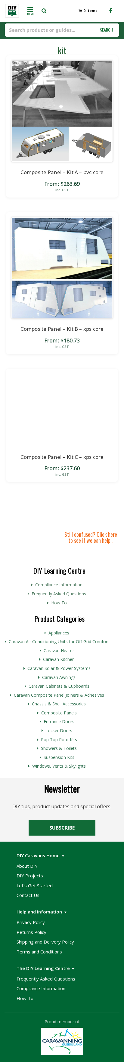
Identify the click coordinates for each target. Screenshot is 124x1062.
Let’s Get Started (35, 885)
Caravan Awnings (59, 677)
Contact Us (28, 895)
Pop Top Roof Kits (59, 739)
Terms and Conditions (39, 952)
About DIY (27, 866)
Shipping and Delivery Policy (45, 942)
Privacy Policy (31, 922)
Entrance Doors (59, 721)
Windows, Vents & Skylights (59, 766)
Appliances (58, 633)
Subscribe (62, 827)
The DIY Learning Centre (43, 968)
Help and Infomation (39, 912)
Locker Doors (58, 730)
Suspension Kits (59, 757)
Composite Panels (59, 713)
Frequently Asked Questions (59, 594)
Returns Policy (31, 932)
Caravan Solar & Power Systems (59, 668)
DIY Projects (30, 876)
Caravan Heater (59, 650)
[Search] (46, 11)
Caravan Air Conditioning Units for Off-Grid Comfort (59, 641)
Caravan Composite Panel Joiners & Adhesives (59, 695)
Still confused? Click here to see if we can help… (90, 537)
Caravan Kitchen (59, 659)
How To (59, 603)
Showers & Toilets (59, 748)
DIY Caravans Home (38, 855)
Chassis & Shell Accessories (59, 704)
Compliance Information (58, 585)
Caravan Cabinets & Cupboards (59, 686)
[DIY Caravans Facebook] (110, 10)
